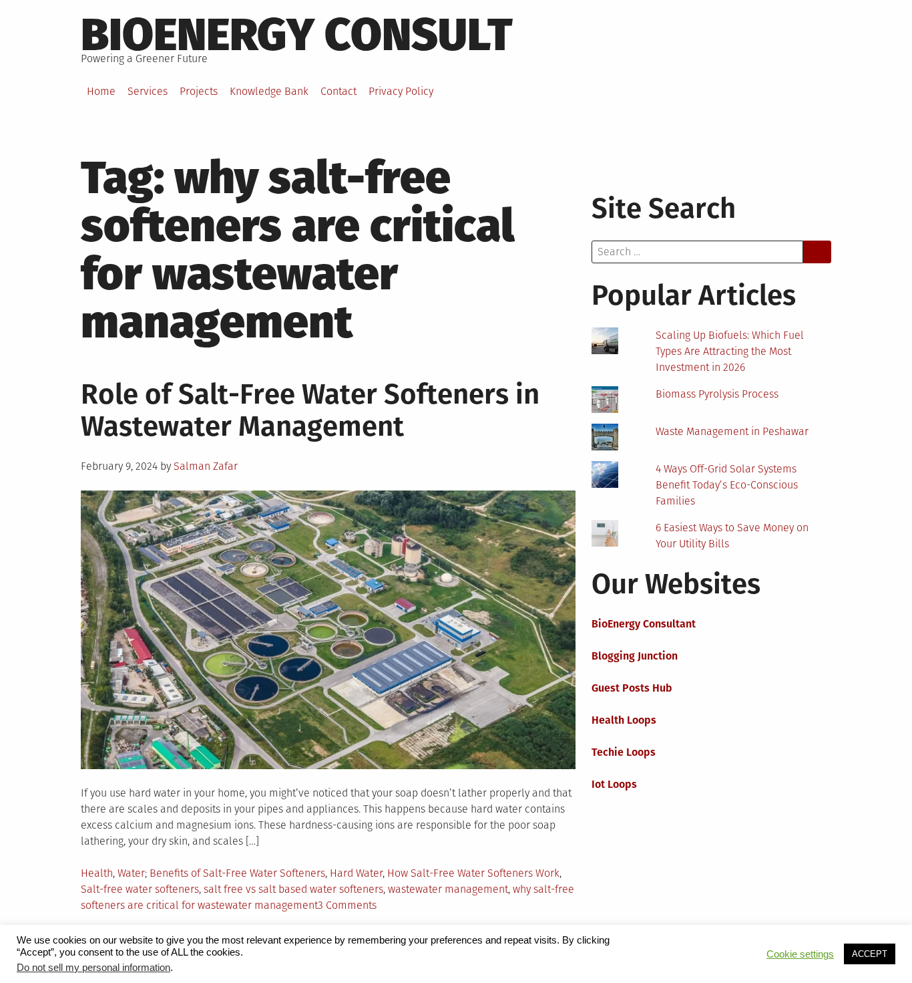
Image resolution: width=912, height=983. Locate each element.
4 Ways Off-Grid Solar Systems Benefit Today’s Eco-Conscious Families (727, 484)
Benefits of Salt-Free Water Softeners (237, 873)
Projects (199, 91)
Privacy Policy (401, 91)
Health (97, 873)
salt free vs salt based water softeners (293, 889)
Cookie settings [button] (800, 954)
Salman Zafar (206, 466)
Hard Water (356, 873)
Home (101, 91)
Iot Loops (614, 784)
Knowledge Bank (269, 91)
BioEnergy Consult (297, 34)
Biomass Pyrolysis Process (717, 394)
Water (131, 873)
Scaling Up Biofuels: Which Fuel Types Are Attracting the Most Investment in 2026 (730, 351)
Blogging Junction (635, 656)
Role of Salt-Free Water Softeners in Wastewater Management (310, 410)
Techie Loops (624, 752)
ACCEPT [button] (869, 954)
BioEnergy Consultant (644, 623)
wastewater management (448, 889)
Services (148, 91)
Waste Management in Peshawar (732, 431)
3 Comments (347, 905)
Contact (338, 91)
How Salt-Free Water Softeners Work (473, 873)
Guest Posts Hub (632, 688)
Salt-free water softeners (140, 889)
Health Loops (624, 720)
